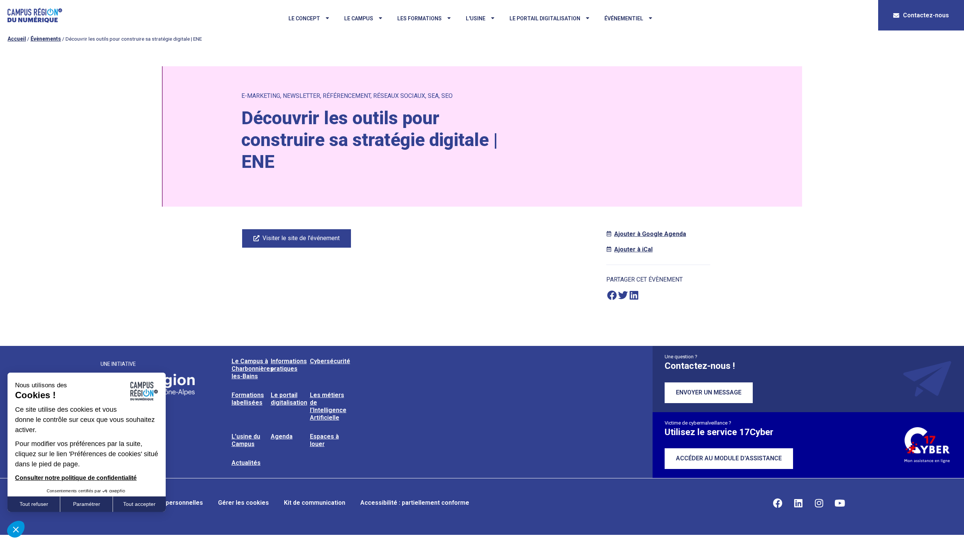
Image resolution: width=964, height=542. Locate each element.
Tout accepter (139, 504)
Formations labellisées (248, 398)
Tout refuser (34, 504)
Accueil (17, 39)
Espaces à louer (324, 440)
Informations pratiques (289, 365)
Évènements (46, 39)
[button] (611, 295)
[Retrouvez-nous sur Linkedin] (798, 502)
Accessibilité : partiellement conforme (414, 502)
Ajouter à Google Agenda (650, 234)
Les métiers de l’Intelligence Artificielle (328, 406)
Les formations (419, 18)
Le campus (358, 18)
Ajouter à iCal (633, 249)
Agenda (282, 436)
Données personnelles (171, 502)
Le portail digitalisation (544, 18)
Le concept (304, 18)
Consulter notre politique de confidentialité (76, 478)
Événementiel (623, 18)
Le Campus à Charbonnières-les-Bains (254, 369)
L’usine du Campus (246, 440)
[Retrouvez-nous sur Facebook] (777, 502)
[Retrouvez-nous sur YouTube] (839, 502)
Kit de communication (314, 502)
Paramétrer (86, 504)
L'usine (475, 18)
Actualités (246, 462)
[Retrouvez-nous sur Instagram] (819, 502)
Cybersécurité (330, 361)
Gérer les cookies (243, 502)
